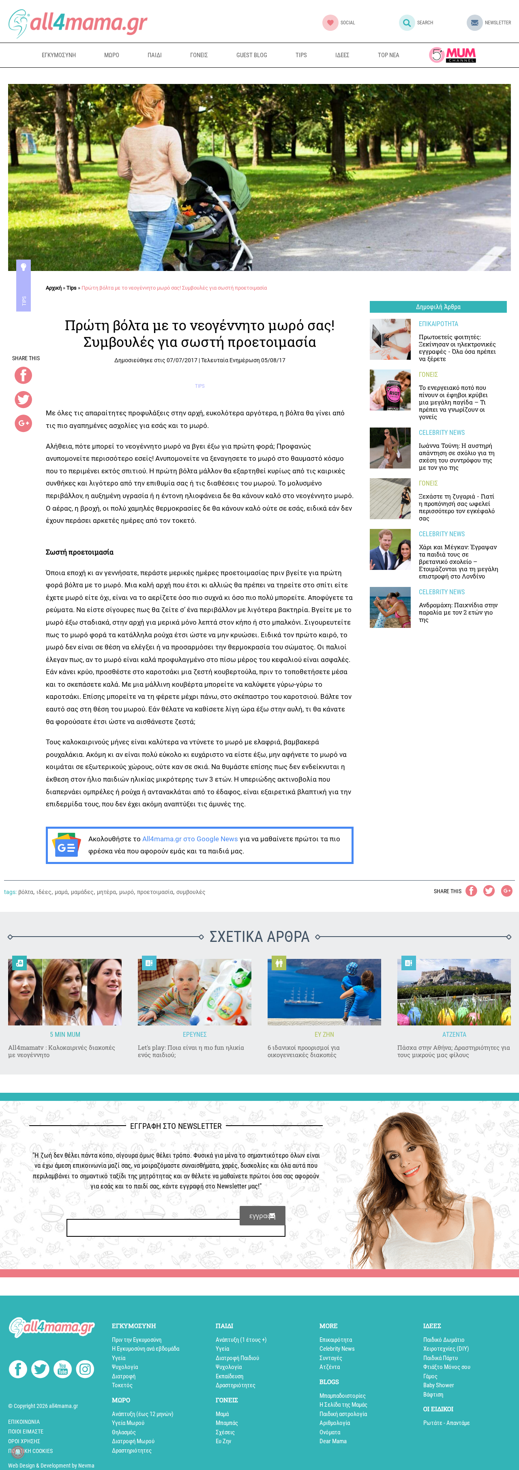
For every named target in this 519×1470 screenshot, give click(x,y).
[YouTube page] (63, 1371)
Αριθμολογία (335, 1423)
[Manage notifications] (17, 1452)
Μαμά (222, 1414)
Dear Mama (333, 1441)
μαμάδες (82, 892)
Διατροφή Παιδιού (237, 1358)
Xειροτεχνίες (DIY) (446, 1348)
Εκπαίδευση (229, 1376)
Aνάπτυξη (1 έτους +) (241, 1339)
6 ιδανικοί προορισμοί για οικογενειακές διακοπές (304, 1051)
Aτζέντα (330, 1367)
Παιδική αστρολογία (343, 1414)
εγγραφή (262, 1215)
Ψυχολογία (125, 1367)
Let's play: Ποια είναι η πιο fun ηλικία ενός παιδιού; (191, 1051)
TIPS (301, 55)
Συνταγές (331, 1358)
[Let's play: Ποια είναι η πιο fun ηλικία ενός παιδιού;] (194, 992)
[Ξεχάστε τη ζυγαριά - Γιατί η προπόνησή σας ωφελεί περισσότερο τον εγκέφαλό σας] (390, 498)
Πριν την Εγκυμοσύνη (136, 1339)
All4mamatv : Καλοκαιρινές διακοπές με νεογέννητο (61, 1051)
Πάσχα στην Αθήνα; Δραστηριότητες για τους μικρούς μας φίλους (453, 1051)
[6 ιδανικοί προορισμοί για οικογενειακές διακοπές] (324, 992)
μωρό (126, 892)
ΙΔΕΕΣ (342, 55)
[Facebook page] (18, 1370)
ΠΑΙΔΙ (155, 55)
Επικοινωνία (24, 1421)
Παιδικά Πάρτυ (440, 1358)
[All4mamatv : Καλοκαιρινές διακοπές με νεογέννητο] (65, 992)
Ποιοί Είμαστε (25, 1431)
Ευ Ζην (223, 1441)
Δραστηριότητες (132, 1450)
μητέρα (106, 892)
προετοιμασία (155, 892)
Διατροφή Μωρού (133, 1441)
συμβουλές (191, 892)
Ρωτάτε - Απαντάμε (446, 1423)
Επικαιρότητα (336, 1339)
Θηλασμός (124, 1432)
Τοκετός (122, 1385)
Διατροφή (123, 1376)
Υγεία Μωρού (128, 1423)
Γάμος (430, 1376)
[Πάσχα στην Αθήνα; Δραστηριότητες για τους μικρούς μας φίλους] (454, 992)
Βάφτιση (433, 1394)
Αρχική (54, 288)
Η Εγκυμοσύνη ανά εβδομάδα (145, 1348)
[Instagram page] (85, 1371)
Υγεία (118, 1358)
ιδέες (43, 892)
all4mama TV (452, 55)
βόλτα (25, 892)
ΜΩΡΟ (111, 55)
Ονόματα (330, 1432)
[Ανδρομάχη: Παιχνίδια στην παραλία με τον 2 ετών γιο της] (390, 607)
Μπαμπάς (227, 1423)
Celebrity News (337, 1348)
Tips (24, 301)
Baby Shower (438, 1385)
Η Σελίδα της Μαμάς (343, 1404)
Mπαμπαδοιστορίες (343, 1395)
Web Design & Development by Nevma (51, 1465)
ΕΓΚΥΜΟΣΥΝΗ (59, 55)
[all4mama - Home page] (78, 24)
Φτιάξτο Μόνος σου (446, 1367)
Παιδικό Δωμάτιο (444, 1339)
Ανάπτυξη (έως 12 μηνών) (143, 1414)
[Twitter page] (40, 1371)
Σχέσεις (225, 1432)
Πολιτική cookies (30, 1451)
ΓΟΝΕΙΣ (199, 55)
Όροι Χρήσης (24, 1441)
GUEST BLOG (251, 55)
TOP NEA (388, 55)
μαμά (61, 892)
